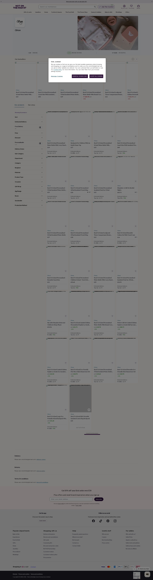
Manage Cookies (57, 76)
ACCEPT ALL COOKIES (96, 76)
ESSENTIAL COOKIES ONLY (80, 76)
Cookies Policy (57, 69)
